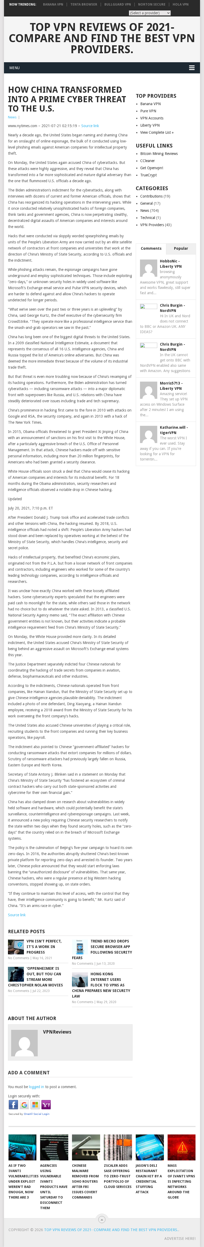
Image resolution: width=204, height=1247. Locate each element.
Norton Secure (151, 4)
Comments (151, 248)
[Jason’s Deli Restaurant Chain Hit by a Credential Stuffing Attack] (150, 1147)
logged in (36, 1087)
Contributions (151, 196)
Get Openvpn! (151, 168)
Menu (14, 68)
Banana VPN (53, 4)
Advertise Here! (180, 1238)
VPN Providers (152, 225)
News (12, 117)
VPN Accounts (151, 118)
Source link (90, 126)
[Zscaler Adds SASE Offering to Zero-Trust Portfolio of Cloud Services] (118, 1147)
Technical (147, 218)
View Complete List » (157, 132)
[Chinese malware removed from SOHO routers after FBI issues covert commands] (86, 1147)
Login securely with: (24, 1096)
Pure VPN (148, 111)
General (146, 203)
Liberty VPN (150, 125)
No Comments (18, 958)
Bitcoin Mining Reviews (159, 153)
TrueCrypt (148, 175)
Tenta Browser (83, 4)
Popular (181, 248)
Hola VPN (181, 4)
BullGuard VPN (117, 4)
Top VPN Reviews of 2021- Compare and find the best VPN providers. (102, 38)
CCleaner (147, 161)
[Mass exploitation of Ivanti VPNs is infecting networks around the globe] (182, 1147)
